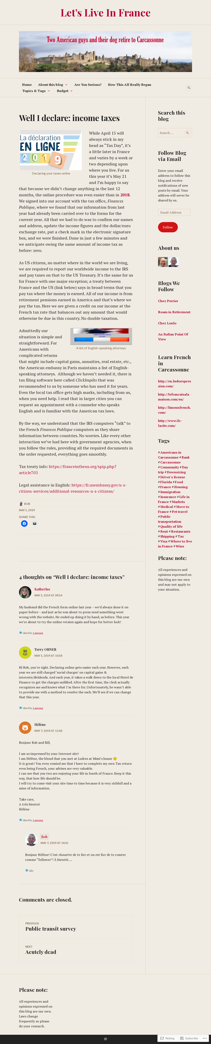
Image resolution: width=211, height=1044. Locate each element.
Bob (27, 503)
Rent (164, 531)
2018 (124, 195)
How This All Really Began (129, 84)
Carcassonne (170, 462)
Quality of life (171, 526)
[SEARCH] (189, 88)
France (165, 487)
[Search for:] (175, 132)
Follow (168, 227)
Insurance (168, 497)
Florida (166, 482)
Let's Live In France (105, 12)
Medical (166, 506)
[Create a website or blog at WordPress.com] (105, 1039)
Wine (180, 546)
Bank (186, 457)
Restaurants (180, 531)
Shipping (167, 536)
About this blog (50, 84)
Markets (178, 501)
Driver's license (172, 477)
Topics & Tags (34, 90)
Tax (181, 536)
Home (27, 84)
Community (169, 467)
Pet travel (180, 511)
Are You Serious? (88, 84)
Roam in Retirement (174, 312)
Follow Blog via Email (172, 155)
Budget (62, 90)
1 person (38, 632)
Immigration (170, 492)
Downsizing (176, 472)
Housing (181, 487)
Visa (163, 541)
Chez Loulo (167, 323)
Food (179, 482)
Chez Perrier (168, 301)
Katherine (42, 589)
